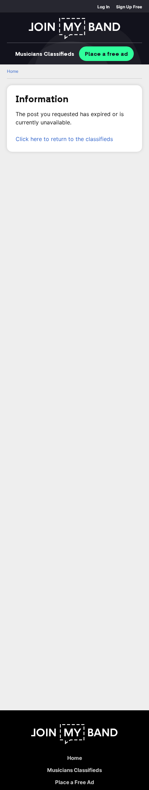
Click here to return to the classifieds (64, 138)
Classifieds (44, 54)
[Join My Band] (74, 28)
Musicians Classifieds (74, 770)
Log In (103, 6)
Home (12, 71)
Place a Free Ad (74, 782)
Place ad (106, 54)
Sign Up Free (129, 6)
